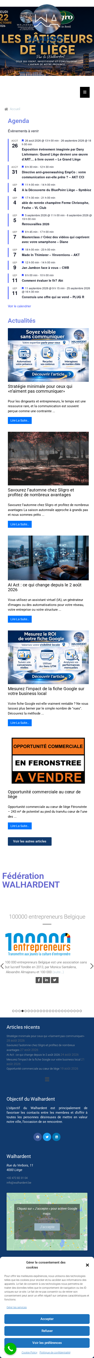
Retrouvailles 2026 (35, 224)
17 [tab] (62, 1011)
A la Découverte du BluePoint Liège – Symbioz (56, 190)
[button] (87, 1265)
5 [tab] (25, 1011)
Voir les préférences (47, 1343)
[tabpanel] (47, 951)
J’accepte (47, 1227)
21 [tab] (74, 1011)
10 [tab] (41, 1011)
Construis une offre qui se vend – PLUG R (53, 297)
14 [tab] (53, 1011)
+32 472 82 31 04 (17, 1177)
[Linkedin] (56, 1137)
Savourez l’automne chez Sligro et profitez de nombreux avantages (41, 492)
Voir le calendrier (19, 306)
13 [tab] (50, 1011)
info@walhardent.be (19, 1182)
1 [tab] (13, 1011)
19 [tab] (68, 1011)
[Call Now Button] (10, 1349)
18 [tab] (65, 1011)
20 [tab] (71, 1011)
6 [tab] (29, 1011)
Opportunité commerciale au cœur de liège (44, 794)
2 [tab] (16, 1011)
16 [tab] (59, 1011)
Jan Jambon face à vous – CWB (45, 267)
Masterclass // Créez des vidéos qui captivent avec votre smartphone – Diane (55, 239)
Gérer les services (17, 1307)
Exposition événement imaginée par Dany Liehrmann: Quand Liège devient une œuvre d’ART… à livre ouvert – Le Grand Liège (55, 154)
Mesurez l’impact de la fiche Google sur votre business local (46, 691)
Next (92, 966)
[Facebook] (37, 1137)
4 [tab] (22, 1011)
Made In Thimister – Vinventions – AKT (51, 255)
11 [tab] (44, 1011)
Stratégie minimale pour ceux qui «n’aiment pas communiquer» (40, 389)
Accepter (47, 1319)
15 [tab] (56, 1011)
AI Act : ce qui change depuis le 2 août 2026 (45, 587)
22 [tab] (78, 1011)
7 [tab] (32, 1011)
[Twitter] (47, 1137)
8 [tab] (35, 1011)
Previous (2, 966)
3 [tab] (19, 1011)
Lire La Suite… (19, 420)
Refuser (47, 1331)
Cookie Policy (29, 1352)
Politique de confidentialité (55, 1352)
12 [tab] (47, 1011)
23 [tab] (81, 1011)
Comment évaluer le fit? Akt (42, 280)
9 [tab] (38, 1011)
